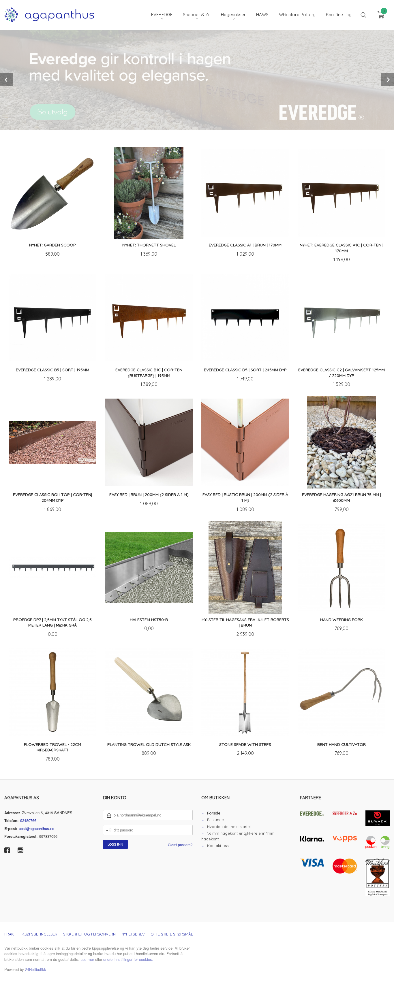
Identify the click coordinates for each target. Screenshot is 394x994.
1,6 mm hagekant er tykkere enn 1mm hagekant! (238, 836)
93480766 (28, 820)
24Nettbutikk (35, 969)
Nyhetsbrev (133, 934)
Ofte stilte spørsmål (172, 934)
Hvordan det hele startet (229, 826)
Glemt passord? (180, 844)
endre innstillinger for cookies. (128, 959)
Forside (213, 813)
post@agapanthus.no (36, 828)
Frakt (10, 934)
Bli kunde (215, 819)
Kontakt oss (217, 845)
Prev (6, 79)
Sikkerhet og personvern (89, 934)
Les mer (87, 959)
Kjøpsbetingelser (39, 934)
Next (387, 79)
